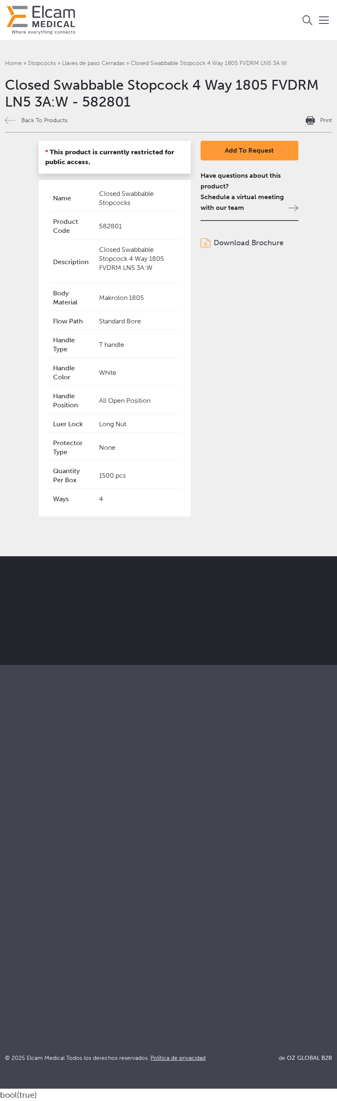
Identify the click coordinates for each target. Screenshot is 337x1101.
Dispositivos (23, 804)
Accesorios (21, 815)
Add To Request (249, 150)
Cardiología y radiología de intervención (224, 815)
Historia (16, 955)
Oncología (180, 826)
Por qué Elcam (26, 888)
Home (13, 63)
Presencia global (29, 922)
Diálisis (175, 804)
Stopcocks (42, 63)
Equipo (15, 933)
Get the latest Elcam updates (179, 618)
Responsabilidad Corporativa (47, 911)
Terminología (184, 911)
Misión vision (24, 900)
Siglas (173, 922)
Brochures (180, 888)
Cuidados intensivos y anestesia (211, 793)
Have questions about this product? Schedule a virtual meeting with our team (242, 191)
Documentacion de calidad (205, 900)
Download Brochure (249, 242)
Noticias (177, 933)
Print (326, 120)
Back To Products (44, 120)
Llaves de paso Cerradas (93, 63)
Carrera (16, 944)
